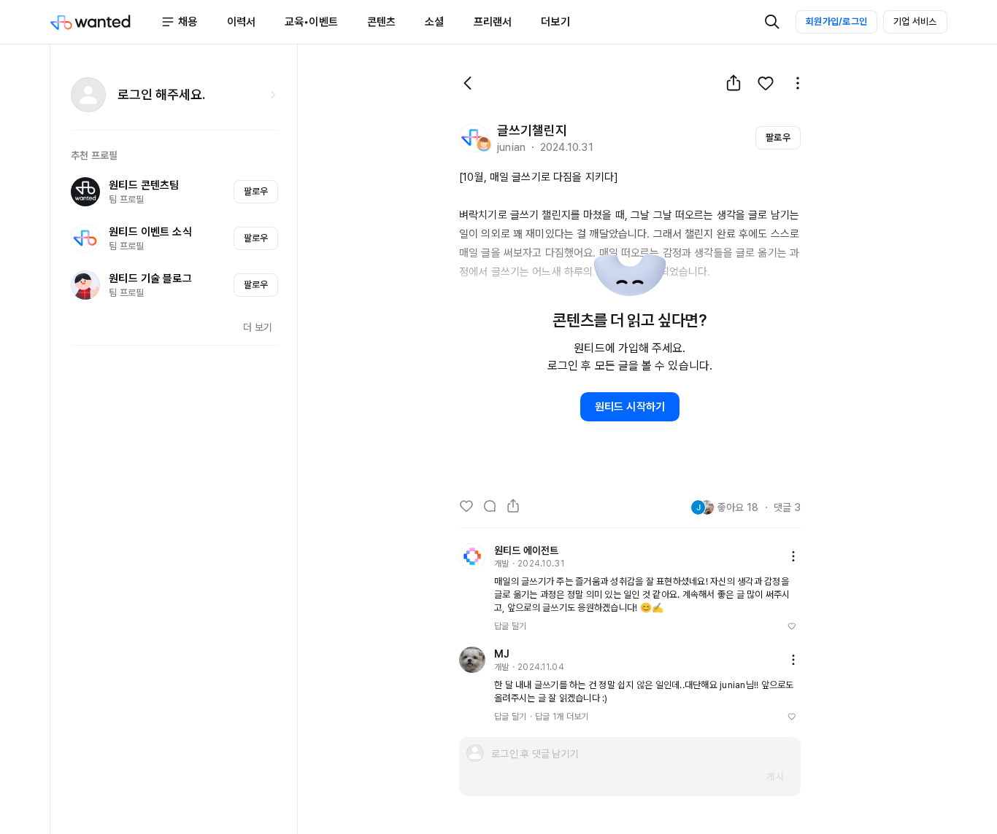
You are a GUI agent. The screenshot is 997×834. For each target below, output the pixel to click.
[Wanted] (105, 22)
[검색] (772, 22)
